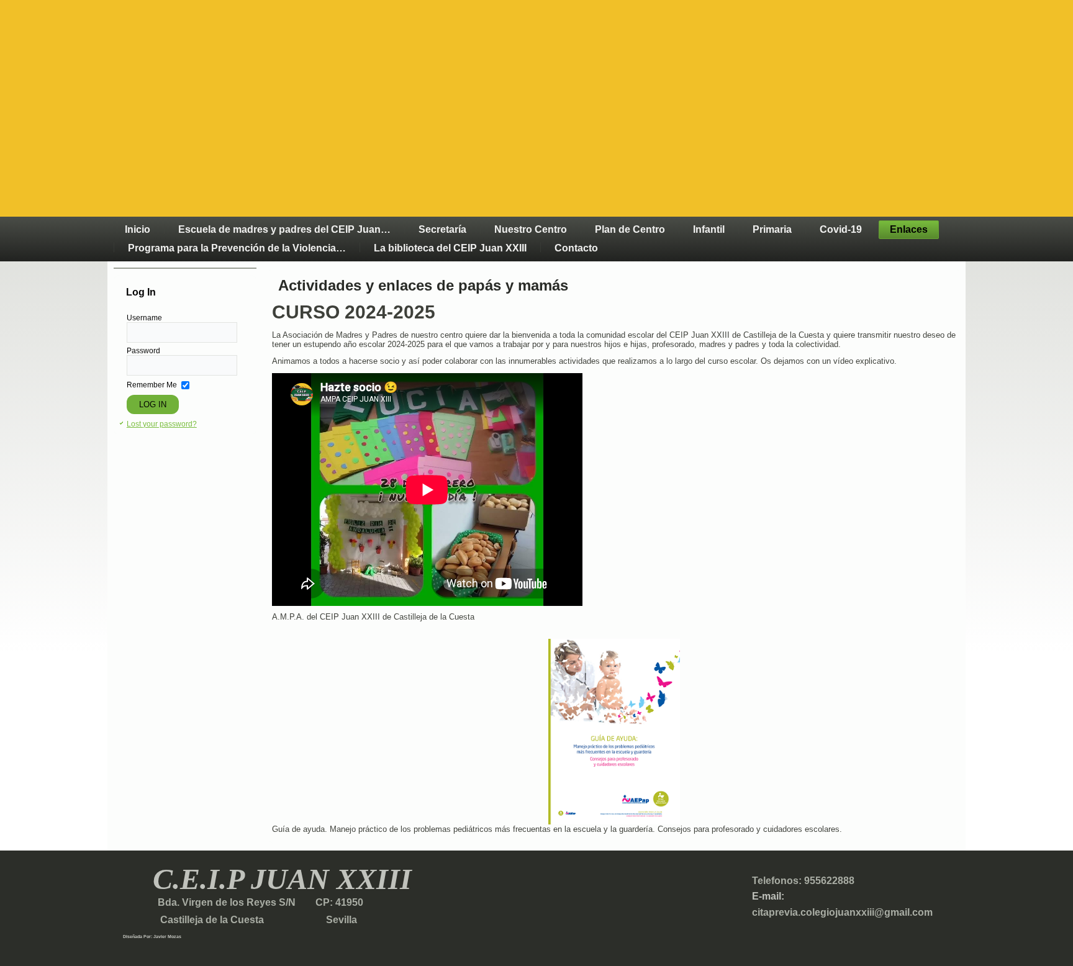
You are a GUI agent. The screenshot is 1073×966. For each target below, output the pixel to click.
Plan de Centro (630, 229)
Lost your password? (162, 424)
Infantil (709, 229)
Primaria (772, 229)
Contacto (576, 248)
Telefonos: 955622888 (803, 880)
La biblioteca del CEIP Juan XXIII (450, 248)
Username (144, 318)
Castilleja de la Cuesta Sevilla (240, 919)
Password (143, 350)
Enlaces (909, 229)
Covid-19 (841, 229)
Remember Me (152, 385)
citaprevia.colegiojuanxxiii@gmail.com (842, 912)
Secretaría (442, 229)
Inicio (137, 229)
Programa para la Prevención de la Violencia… (237, 248)
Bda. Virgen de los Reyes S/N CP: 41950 (259, 902)
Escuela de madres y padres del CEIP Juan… (284, 229)
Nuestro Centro (530, 229)
